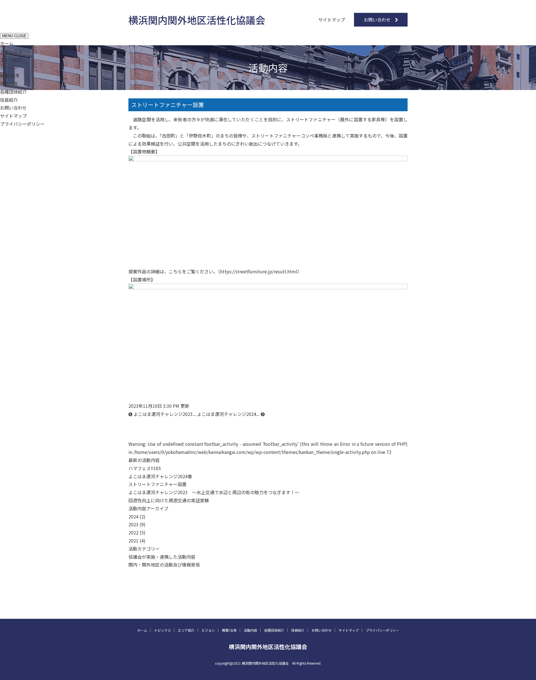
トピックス (11, 51)
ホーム (6, 43)
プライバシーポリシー (22, 123)
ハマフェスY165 (146, 468)
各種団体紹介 (13, 91)
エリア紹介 (11, 59)
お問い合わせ (377, 19)
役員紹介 (9, 99)
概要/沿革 (10, 75)
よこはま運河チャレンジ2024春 (160, 476)
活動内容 (9, 83)
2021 (133, 540)
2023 (133, 524)
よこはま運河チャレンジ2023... (164, 414)
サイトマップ (331, 19)
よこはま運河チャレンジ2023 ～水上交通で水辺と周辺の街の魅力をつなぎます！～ (213, 492)
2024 (133, 516)
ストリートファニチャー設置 (167, 105)
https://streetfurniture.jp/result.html (258, 271)
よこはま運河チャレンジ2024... (229, 414)
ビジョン (9, 67)
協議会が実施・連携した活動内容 (161, 556)
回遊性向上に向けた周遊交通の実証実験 (168, 500)
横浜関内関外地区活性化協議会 (196, 20)
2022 (133, 532)
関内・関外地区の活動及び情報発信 (164, 564)
